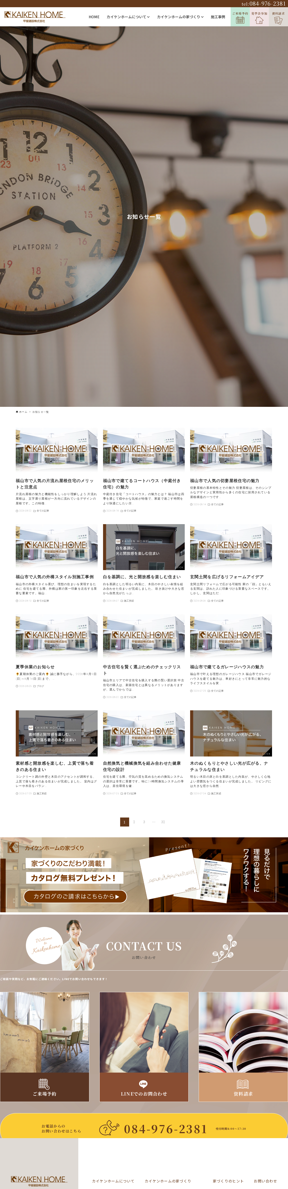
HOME (94, 16)
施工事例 (218, 16)
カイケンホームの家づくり (179, 16)
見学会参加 (259, 13)
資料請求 (278, 13)
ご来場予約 (240, 13)
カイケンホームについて (127, 16)
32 (163, 822)
